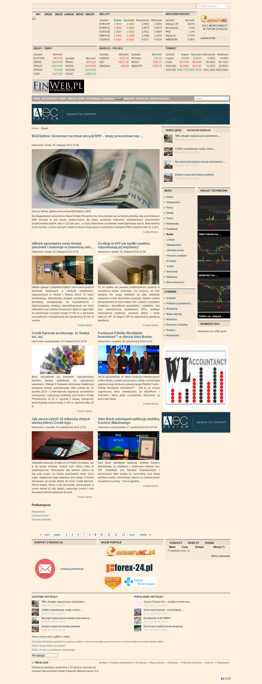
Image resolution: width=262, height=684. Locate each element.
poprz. (57, 534)
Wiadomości (38, 511)
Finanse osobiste (41, 519)
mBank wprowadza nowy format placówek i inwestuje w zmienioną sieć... (62, 245)
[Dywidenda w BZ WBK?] (137, 621)
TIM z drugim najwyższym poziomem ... (197, 136)
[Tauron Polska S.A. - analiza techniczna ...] (137, 604)
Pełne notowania (220, 556)
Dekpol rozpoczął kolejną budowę (194, 174)
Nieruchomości (175, 282)
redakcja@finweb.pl (71, 569)
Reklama (171, 319)
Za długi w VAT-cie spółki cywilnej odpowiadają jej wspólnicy (124, 245)
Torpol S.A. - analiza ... (210, 316)
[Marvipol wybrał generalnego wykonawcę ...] (168, 165)
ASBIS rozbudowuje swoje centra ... (195, 148)
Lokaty (171, 239)
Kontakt (171, 298)
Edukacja (171, 277)
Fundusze (172, 229)
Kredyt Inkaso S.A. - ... (210, 234)
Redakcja (171, 308)
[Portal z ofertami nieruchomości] (121, 578)
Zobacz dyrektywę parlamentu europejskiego (53, 649)
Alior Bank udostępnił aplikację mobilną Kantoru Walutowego (128, 421)
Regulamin (172, 335)
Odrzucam (51, 655)
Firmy (169, 207)
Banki (169, 234)
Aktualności (173, 202)
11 (108, 534)
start (47, 534)
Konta (170, 266)
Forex (169, 218)
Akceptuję (38, 655)
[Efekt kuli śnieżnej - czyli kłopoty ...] (137, 613)
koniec (143, 534)
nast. (132, 534)
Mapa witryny (174, 314)
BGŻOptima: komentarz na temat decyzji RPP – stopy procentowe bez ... (87, 136)
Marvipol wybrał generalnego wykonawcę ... (200, 161)
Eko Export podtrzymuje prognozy (163, 626)
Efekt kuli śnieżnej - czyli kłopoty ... (164, 610)
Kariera (170, 330)
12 (116, 534)
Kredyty (171, 261)
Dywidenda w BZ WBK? (157, 618)
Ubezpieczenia (40, 515)
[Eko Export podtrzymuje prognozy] (137, 629)
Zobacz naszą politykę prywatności (49, 645)
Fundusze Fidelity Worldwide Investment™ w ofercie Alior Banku (125, 335)
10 (101, 534)
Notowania (172, 223)
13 (123, 534)
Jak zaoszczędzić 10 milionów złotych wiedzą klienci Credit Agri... (61, 421)
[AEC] (134, 123)
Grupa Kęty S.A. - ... (208, 275)
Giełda (170, 213)
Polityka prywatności (178, 303)
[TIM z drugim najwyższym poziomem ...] (168, 139)
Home (35, 128)
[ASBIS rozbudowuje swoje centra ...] (168, 152)
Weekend (171, 271)
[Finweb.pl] (44, 84)
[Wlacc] (196, 411)
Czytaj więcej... (151, 231)
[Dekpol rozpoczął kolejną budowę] (168, 178)
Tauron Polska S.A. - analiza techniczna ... (168, 601)
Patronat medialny (177, 324)
